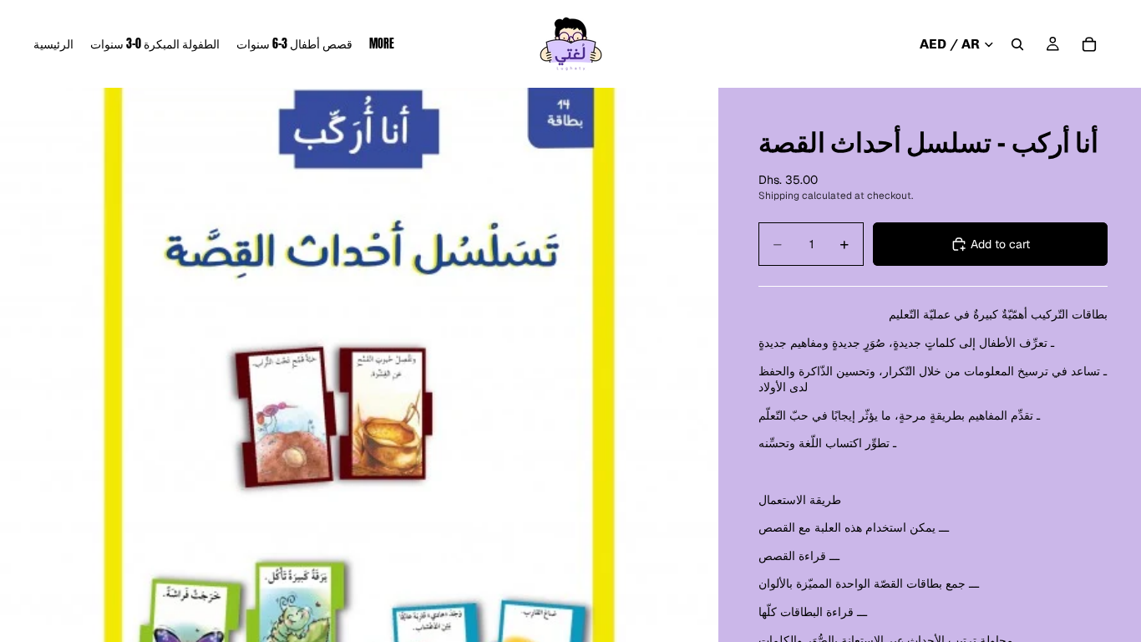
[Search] (1017, 44)
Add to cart (1000, 244)
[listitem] (382, 44)
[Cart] (1089, 44)
